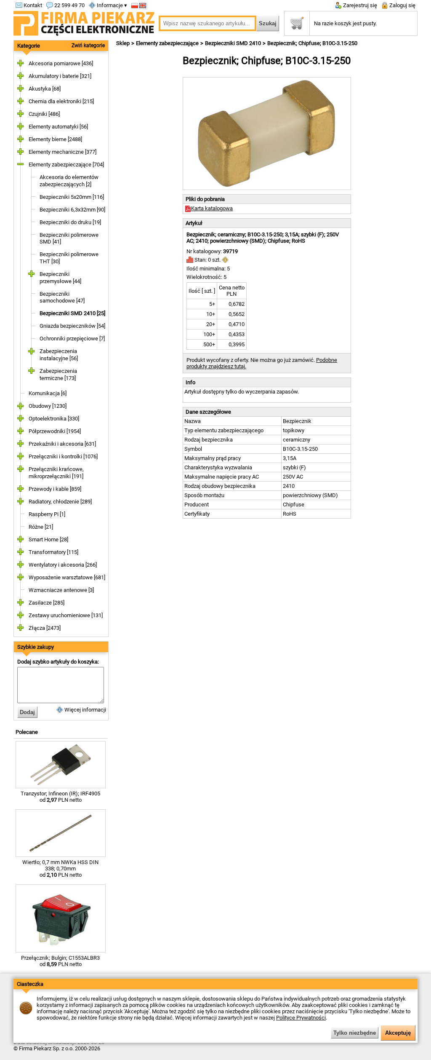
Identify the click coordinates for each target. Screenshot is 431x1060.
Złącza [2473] (45, 628)
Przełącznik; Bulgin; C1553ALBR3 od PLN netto (60, 961)
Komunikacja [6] (48, 393)
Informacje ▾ (111, 5)
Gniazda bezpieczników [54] (72, 326)
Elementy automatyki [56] (58, 126)
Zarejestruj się (359, 5)
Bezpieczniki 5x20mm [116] (72, 197)
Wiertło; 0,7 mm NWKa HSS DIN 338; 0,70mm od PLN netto (60, 868)
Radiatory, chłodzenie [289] (60, 501)
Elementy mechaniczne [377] (62, 152)
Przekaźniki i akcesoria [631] (62, 444)
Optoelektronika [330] (54, 418)
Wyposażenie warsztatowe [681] (67, 577)
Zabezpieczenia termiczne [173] (58, 374)
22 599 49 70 (69, 5)
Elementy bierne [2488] (55, 139)
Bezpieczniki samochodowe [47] (62, 297)
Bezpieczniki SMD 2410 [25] (72, 313)
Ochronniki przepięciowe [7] (72, 338)
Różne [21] (41, 527)
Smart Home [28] (48, 539)
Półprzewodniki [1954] (55, 431)
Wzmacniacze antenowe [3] (61, 590)
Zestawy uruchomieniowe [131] (66, 615)
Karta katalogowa (212, 208)
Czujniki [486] (44, 114)
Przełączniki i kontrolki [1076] (63, 456)
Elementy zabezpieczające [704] (66, 164)
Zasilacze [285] (46, 603)
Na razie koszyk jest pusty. (345, 23)
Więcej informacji (84, 710)
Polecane (27, 732)
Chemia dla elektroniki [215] (61, 101)
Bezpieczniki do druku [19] (70, 222)
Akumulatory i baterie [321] (60, 76)
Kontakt (32, 5)
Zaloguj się (401, 5)
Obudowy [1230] (48, 406)
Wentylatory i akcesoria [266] (63, 565)
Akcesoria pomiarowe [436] (61, 63)
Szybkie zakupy (35, 647)
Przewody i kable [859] (55, 489)
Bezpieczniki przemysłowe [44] (60, 277)
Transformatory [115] (53, 552)
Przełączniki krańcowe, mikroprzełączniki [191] (56, 472)
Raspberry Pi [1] (47, 514)
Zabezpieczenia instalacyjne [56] (59, 354)
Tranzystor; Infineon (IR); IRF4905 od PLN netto (60, 796)
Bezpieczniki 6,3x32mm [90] (72, 209)
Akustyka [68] (45, 89)
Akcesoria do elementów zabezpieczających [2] (69, 180)
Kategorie (28, 46)
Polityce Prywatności (301, 1017)
